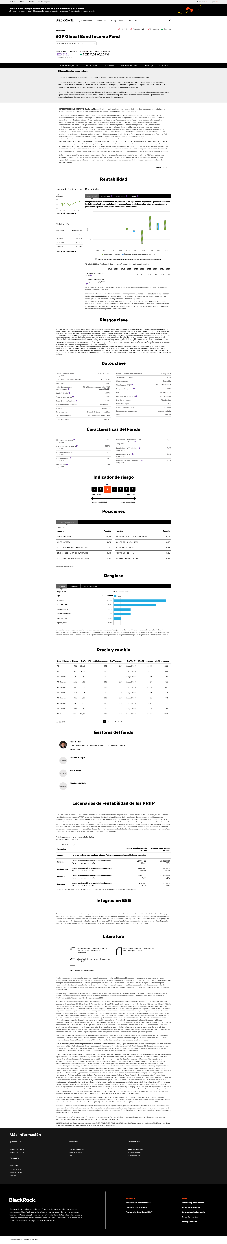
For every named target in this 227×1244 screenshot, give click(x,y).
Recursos (12, 1175)
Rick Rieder (75, 742)
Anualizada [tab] (105, 196)
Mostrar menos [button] (161, 167)
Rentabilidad (91, 66)
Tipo (58, 596)
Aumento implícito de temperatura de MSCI (87, 998)
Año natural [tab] (92, 196)
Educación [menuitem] (132, 21)
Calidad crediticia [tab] (90, 586)
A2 (58, 666)
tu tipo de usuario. (88, 11)
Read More (75, 750)
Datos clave (109, 66)
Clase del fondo (63, 661)
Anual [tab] (134, 196)
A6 (58, 671)
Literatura (163, 66)
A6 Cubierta (61, 677)
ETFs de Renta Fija (134, 1155)
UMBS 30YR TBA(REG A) (66, 537)
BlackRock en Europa (16, 1152)
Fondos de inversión (75, 1153)
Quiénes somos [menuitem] (85, 21)
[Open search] (170, 21)
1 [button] (104, 721)
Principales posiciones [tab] (66, 522)
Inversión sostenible (134, 1153)
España (213, 2)
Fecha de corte (60, 230)
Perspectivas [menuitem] (117, 21)
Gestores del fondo (129, 66)
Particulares (201, 2)
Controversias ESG (63, 998)
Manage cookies (189, 1222)
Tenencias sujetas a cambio (66, 566)
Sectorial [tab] (61, 586)
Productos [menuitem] (101, 21)
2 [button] (108, 721)
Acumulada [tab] (120, 196)
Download (167, 29)
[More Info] (111, 196)
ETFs (70, 1155)
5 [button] (118, 721)
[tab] (69, 202)
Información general (69, 66)
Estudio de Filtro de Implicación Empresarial (117, 995)
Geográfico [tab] (74, 586)
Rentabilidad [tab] (92, 189)
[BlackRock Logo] (22, 1201)
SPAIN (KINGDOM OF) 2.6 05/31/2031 (131, 537)
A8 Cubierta (61, 714)
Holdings (149, 66)
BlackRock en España (16, 1149)
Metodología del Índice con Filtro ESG (149, 995)
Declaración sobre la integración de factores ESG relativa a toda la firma (101, 921)
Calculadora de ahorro (16, 1172)
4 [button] (115, 721)
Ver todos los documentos (83, 971)
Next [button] (121, 721)
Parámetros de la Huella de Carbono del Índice (82, 995)
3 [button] (111, 721)
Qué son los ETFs (15, 1169)
